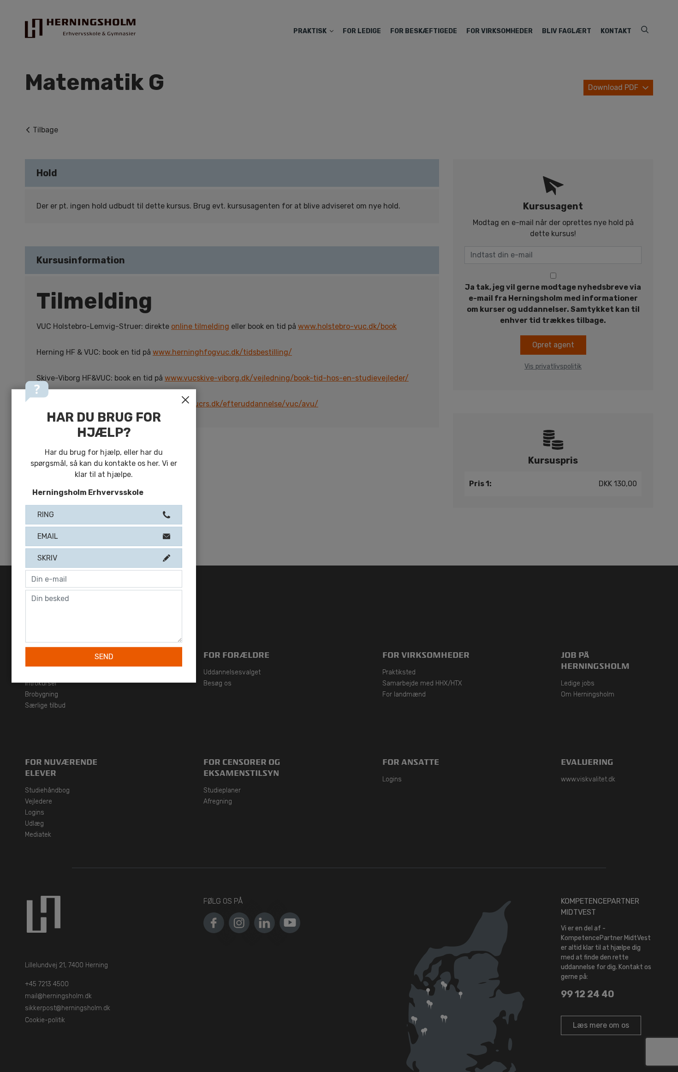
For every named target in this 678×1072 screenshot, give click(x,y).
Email (47, 536)
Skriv (47, 558)
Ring (45, 514)
